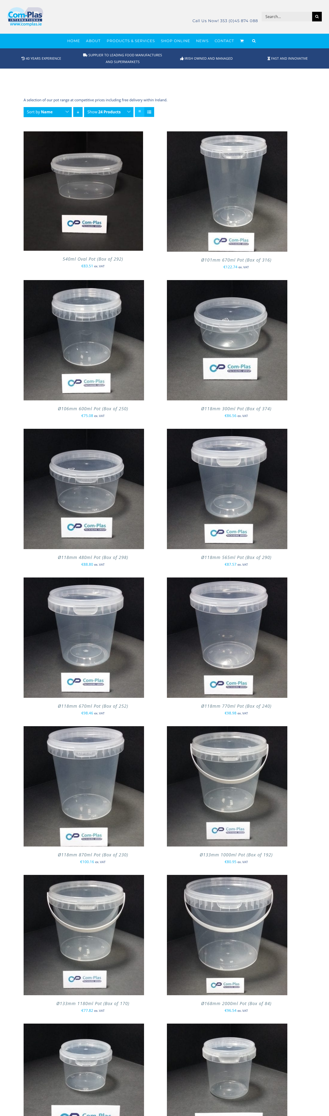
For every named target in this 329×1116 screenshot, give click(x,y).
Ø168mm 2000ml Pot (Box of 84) (236, 1003)
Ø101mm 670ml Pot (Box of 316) (236, 260)
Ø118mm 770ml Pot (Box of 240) (236, 706)
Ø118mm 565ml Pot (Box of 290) (236, 557)
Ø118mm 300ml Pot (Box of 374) (236, 408)
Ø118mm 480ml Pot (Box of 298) (93, 557)
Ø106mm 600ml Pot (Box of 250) (93, 408)
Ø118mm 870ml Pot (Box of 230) (93, 855)
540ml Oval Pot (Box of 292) (93, 259)
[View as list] (149, 112)
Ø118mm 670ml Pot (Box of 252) (93, 706)
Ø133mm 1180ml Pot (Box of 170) (92, 1003)
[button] (254, 41)
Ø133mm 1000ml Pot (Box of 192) (236, 855)
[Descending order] (78, 112)
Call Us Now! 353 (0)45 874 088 (225, 21)
